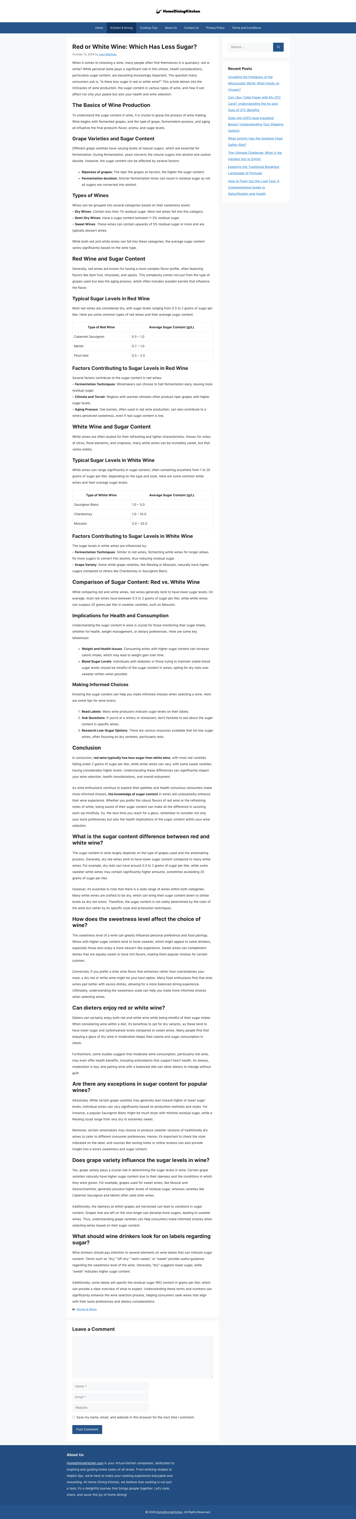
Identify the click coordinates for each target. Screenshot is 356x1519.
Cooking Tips (148, 28)
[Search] (278, 47)
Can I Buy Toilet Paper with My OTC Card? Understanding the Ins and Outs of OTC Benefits (254, 104)
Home (99, 28)
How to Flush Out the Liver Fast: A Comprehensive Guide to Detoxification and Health (253, 187)
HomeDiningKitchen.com (85, 1463)
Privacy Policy (215, 28)
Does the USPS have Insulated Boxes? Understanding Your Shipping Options (255, 124)
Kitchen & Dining (122, 28)
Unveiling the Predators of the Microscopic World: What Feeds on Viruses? (253, 83)
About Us (171, 28)
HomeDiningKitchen (169, 1512)
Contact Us (191, 28)
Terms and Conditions (246, 28)
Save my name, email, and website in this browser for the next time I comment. (135, 1417)
